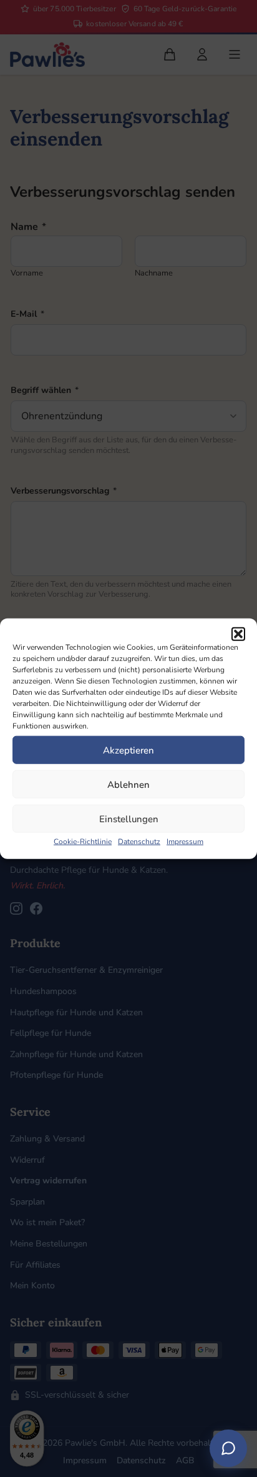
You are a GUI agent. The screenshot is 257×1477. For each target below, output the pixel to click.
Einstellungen (128, 818)
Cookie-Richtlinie (83, 842)
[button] (238, 634)
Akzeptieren (128, 749)
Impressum (185, 842)
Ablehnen (128, 784)
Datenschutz (139, 842)
